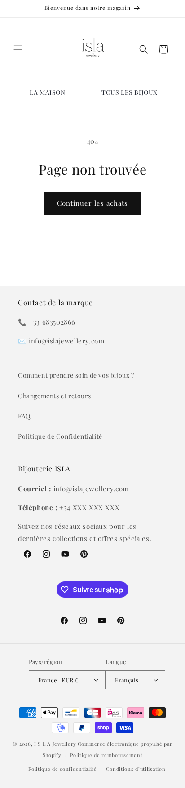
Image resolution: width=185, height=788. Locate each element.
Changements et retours (54, 396)
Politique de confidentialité (62, 769)
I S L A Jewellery (55, 743)
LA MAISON (47, 92)
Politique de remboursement (106, 755)
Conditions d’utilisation (136, 769)
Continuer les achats (92, 202)
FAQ (24, 416)
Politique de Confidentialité (60, 436)
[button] (18, 49)
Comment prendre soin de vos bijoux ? (76, 375)
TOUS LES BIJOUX (129, 92)
